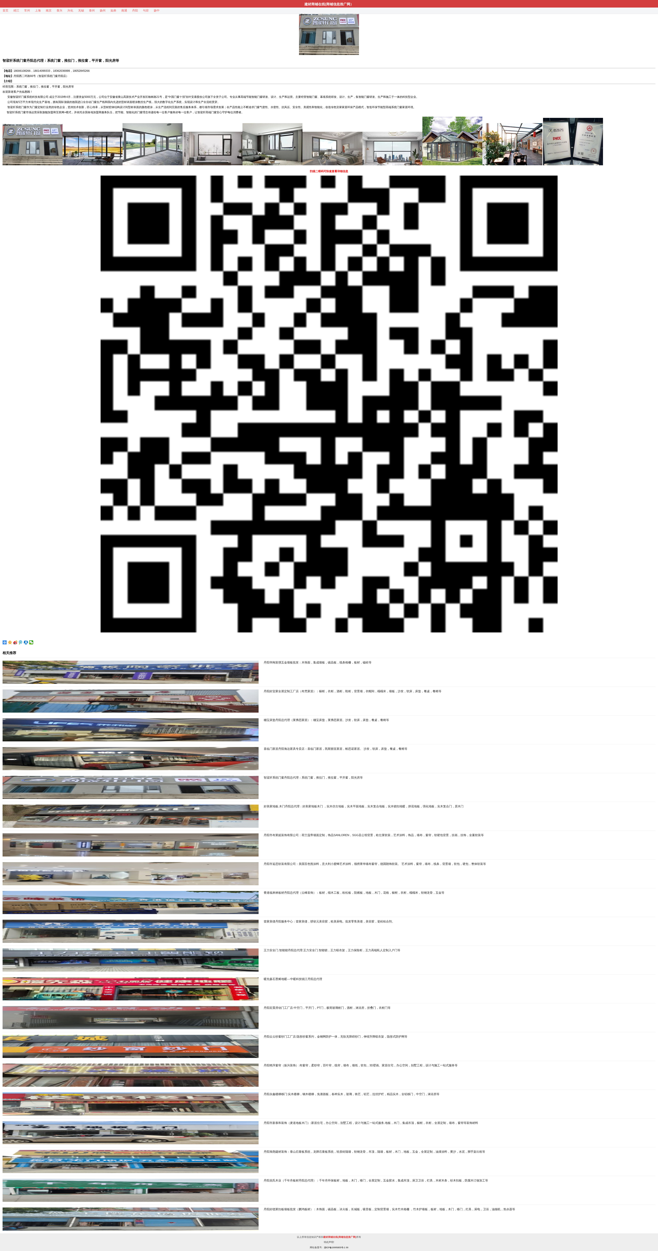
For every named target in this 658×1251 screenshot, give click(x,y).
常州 (27, 10)
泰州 (92, 10)
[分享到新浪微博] (15, 642)
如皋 (113, 10)
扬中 (157, 10)
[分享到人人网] (26, 642)
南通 (124, 10)
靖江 (16, 10)
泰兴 (59, 10)
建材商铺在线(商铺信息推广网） (329, 4)
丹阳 (135, 10)
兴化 (70, 10)
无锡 (81, 10)
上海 (38, 10)
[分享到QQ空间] (10, 642)
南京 (49, 10)
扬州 (103, 10)
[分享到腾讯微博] (21, 642)
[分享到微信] (31, 642)
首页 (5, 10)
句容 (146, 10)
